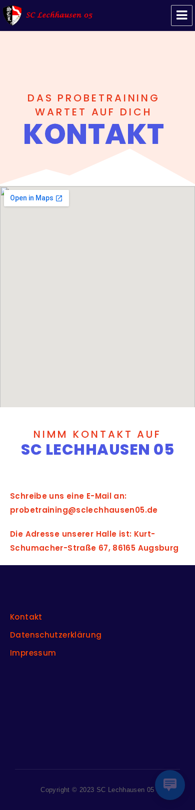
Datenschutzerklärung (56, 635)
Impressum (33, 653)
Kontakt (26, 617)
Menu (181, 15)
